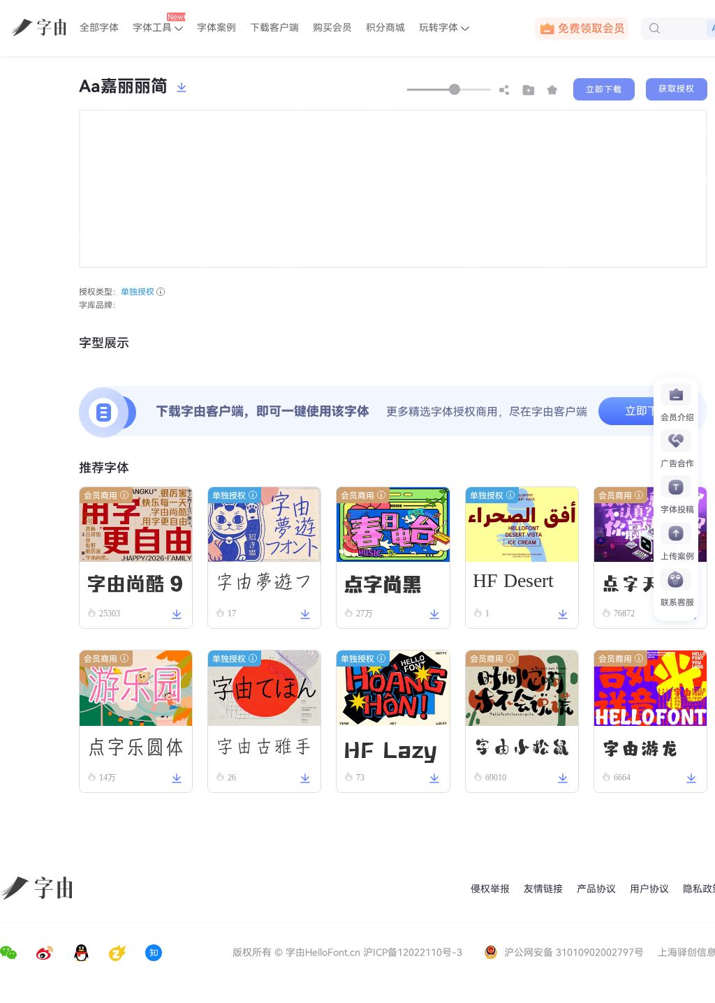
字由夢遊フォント (264, 587)
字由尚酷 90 (135, 585)
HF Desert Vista (513, 585)
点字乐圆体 (135, 746)
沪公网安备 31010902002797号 (574, 952)
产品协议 (596, 889)
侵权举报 (490, 889)
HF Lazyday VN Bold (390, 749)
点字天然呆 (650, 583)
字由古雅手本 (264, 752)
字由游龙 (640, 746)
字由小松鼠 (521, 747)
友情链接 (543, 889)
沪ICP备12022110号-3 (412, 952)
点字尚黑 (383, 582)
